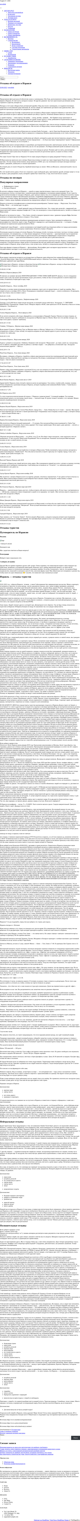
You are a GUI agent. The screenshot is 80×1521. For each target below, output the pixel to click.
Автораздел (9, 11)
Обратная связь (9, 1462)
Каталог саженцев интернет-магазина (12, 1433)
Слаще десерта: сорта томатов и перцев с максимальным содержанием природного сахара (30, 1449)
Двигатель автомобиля (15, 12)
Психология (12, 54)
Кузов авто (11, 14)
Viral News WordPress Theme (59, 1520)
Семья (10, 52)
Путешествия (10, 56)
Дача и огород (10, 19)
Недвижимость (10, 37)
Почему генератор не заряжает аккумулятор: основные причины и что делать (26, 1452)
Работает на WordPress (41, 1520)
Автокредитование (14, 73)
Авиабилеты (12, 58)
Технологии (9, 30)
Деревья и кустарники (15, 23)
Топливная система (14, 16)
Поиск (2, 1435)
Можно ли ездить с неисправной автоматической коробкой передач (22, 1451)
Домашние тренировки (15, 61)
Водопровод (16, 42)
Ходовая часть (12, 18)
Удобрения (11, 28)
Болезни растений (14, 21)
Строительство (13, 40)
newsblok (3, 4)
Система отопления (18, 47)
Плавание (11, 65)
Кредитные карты (14, 70)
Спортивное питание (15, 66)
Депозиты (11, 72)
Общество (8, 51)
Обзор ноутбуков (13, 32)
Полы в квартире (17, 45)
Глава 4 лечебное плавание (9, 1431)
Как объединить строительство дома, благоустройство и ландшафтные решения (26, 1454)
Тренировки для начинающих (18, 63)
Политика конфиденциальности (14, 1464)
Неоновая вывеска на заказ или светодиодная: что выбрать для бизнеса (23, 1447)
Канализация (16, 44)
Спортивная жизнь (12, 59)
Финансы (8, 68)
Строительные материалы (20, 49)
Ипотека (10, 38)
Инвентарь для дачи (14, 25)
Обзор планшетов (14, 33)
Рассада (10, 26)
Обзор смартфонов (14, 35)
